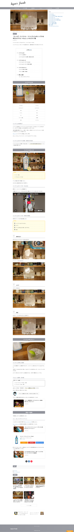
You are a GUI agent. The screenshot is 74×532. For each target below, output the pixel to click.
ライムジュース (18, 471)
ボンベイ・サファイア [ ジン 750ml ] (27, 436)
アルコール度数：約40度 (23, 71)
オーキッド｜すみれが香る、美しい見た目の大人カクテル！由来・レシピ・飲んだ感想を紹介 (18, 487)
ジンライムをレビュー (23, 67)
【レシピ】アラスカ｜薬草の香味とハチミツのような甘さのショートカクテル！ (18, 500)
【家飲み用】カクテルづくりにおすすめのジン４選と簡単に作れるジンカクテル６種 (29, 500)
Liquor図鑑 (57, 8)
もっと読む (29, 505)
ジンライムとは (21, 52)
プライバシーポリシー (37, 526)
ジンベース (15, 470)
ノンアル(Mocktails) (49, 8)
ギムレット (15, 133)
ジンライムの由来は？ (22, 54)
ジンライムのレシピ (22, 60)
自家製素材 (33, 8)
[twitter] (26, 461)
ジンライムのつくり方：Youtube (24, 62)
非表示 (30, 49)
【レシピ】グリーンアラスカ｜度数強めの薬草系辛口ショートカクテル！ (40, 486)
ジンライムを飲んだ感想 (23, 69)
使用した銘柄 (21, 74)
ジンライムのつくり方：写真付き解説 (25, 64)
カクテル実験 (25, 8)
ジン (14, 471)
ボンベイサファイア (28, 421)
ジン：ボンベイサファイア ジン (24, 76)
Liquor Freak (13, 529)
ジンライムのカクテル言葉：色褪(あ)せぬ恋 (26, 56)
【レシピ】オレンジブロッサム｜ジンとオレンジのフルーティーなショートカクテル (29, 486)
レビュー (41, 8)
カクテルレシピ (17, 8)
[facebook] (29, 461)
